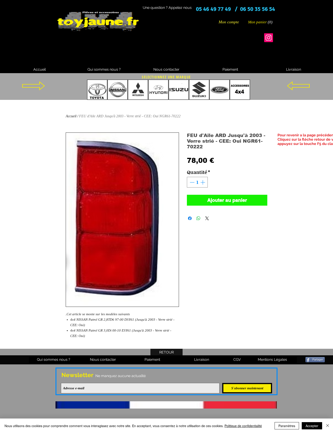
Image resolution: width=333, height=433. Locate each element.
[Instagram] (268, 37)
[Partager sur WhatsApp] (198, 218)
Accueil (71, 116)
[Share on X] (207, 218)
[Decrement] (192, 182)
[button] (260, 22)
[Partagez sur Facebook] (190, 218)
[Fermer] (327, 425)
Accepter (312, 425)
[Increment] (203, 182)
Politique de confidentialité (243, 425)
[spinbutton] (197, 182)
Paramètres (286, 425)
